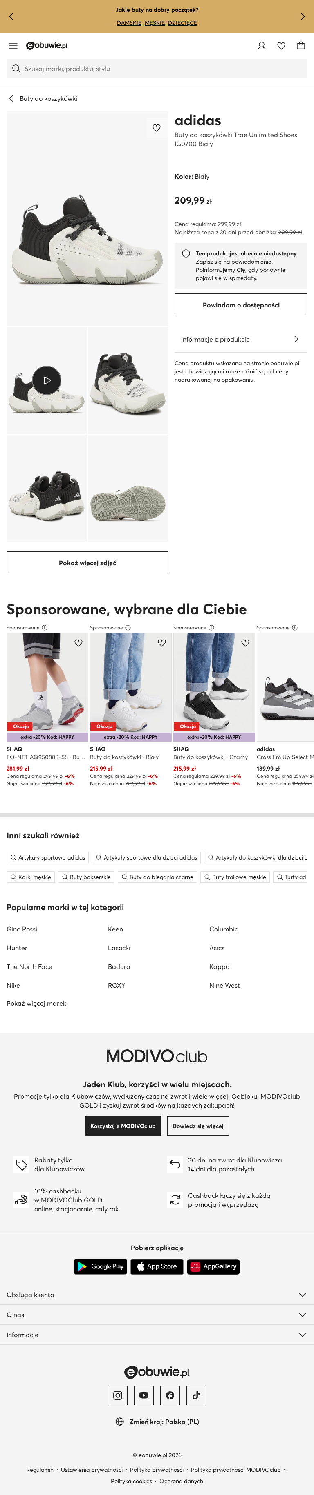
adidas (198, 120)
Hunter (17, 948)
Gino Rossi (22, 929)
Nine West (224, 985)
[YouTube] (144, 1395)
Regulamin (40, 1469)
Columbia (224, 929)
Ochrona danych (181, 1481)
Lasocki (119, 948)
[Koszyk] (301, 46)
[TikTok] (196, 1395)
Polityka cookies (131, 1481)
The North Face (29, 966)
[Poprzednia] (11, 16)
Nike (13, 985)
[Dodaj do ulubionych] (157, 128)
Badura (119, 966)
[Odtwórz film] (47, 380)
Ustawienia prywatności (92, 1469)
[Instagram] (118, 1395)
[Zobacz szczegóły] (296, 339)
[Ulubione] (281, 46)
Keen (115, 929)
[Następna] (302, 16)
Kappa (219, 966)
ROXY (117, 985)
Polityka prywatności (157, 1469)
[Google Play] (100, 1267)
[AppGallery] (213, 1267)
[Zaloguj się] (261, 46)
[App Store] (157, 1267)
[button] (87, 218)
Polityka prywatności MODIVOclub (236, 1469)
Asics (216, 948)
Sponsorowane (23, 627)
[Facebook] (170, 1395)
